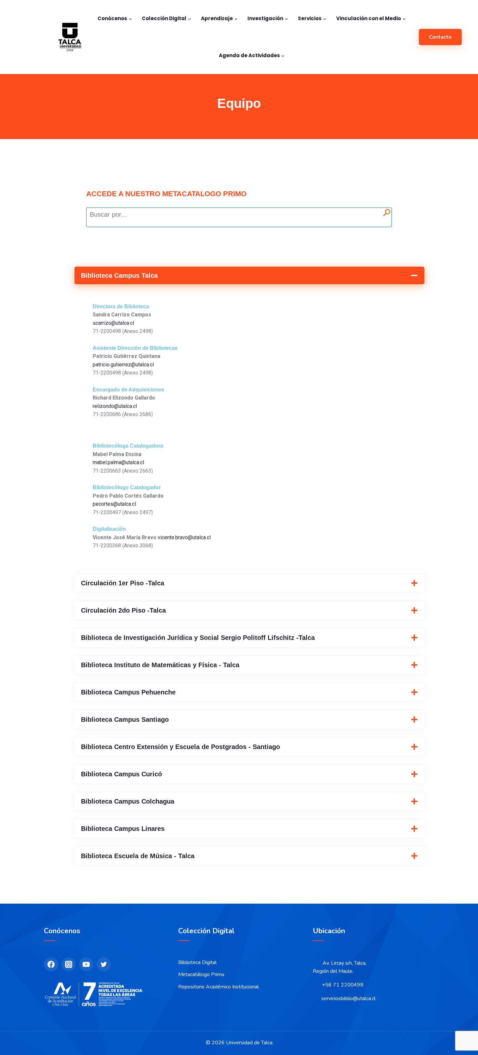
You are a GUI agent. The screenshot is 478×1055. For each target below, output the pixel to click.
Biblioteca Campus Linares (123, 828)
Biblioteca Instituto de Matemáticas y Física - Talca (160, 664)
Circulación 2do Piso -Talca (123, 610)
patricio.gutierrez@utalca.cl (123, 365)
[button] (249, 275)
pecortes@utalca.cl (114, 504)
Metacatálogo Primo (201, 974)
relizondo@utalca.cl (115, 406)
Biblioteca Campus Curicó (121, 774)
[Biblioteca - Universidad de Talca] (70, 37)
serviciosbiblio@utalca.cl (348, 998)
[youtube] (86, 964)
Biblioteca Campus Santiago (125, 719)
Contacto (440, 37)
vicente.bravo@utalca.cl (184, 537)
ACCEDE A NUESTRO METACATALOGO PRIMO (166, 194)
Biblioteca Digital (197, 962)
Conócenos (62, 931)
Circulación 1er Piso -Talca (122, 583)
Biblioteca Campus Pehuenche (128, 692)
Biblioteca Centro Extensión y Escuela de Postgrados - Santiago (180, 746)
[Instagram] (68, 964)
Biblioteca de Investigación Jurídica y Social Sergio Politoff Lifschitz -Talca (198, 637)
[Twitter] (104, 964)
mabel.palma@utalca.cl (118, 462)
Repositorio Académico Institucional (218, 986)
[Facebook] (51, 964)
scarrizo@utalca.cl (113, 323)
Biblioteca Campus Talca (119, 275)
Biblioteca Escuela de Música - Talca (137, 855)
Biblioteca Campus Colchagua (127, 801)
